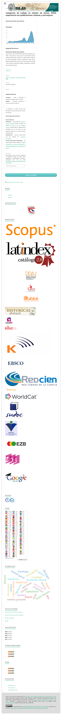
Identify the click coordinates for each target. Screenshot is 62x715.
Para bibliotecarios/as (13, 690)
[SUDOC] (14, 418)
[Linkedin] (12, 502)
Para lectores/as (11, 685)
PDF (9, 70)
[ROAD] (11, 329)
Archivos (12, 8)
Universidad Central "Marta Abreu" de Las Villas (35, 706)
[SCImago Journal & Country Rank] (14, 182)
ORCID (6, 621)
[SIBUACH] (11, 435)
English (10, 195)
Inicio (7, 8)
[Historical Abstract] (20, 315)
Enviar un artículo (31, 175)
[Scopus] (31, 239)
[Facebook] (7, 502)
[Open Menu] (5, 3)
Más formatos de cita (11, 166)
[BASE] (10, 391)
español (10, 197)
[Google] (16, 486)
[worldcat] (21, 399)
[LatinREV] (9, 323)
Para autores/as (11, 687)
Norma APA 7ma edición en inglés (13, 612)
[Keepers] (29, 354)
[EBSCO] (15, 369)
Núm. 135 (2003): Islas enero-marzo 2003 (25, 8)
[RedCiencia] (31, 385)
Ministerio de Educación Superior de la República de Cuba (40, 696)
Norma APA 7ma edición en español (14, 615)
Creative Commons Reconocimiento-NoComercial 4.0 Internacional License (29, 708)
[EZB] (17, 449)
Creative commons (9, 618)
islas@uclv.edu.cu (10, 702)
